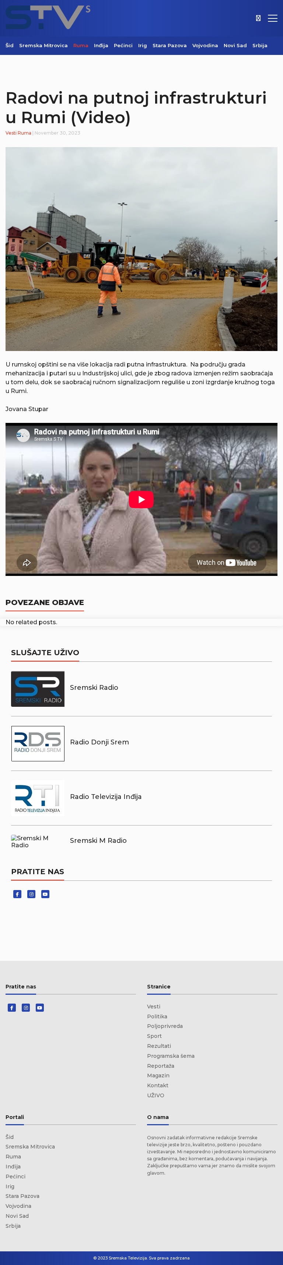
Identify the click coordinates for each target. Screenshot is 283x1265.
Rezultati (159, 1046)
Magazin (158, 1075)
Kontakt (157, 1085)
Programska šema (171, 1056)
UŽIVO (155, 1095)
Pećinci (123, 45)
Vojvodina (205, 45)
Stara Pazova (170, 45)
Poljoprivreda (165, 1026)
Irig (142, 45)
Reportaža (160, 1066)
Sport (154, 1036)
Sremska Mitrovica (43, 45)
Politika (157, 1016)
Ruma (80, 45)
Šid (10, 45)
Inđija (101, 45)
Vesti (11, 133)
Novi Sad (235, 45)
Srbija (260, 45)
